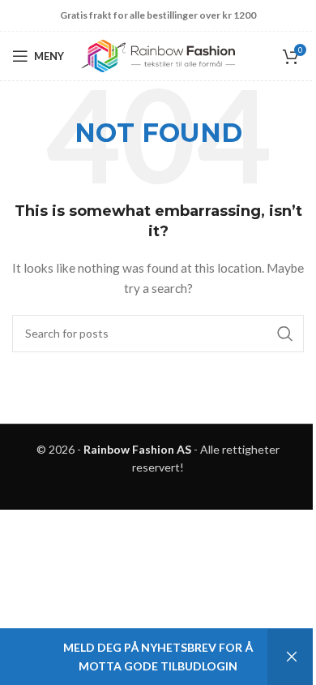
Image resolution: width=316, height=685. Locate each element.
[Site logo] (158, 55)
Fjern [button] (291, 657)
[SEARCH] (285, 333)
